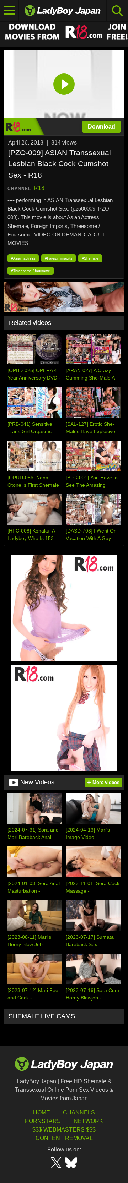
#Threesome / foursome (30, 271)
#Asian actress (23, 258)
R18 (39, 188)
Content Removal (64, 1138)
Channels (79, 1113)
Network (88, 1121)
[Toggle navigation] (9, 10)
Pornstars (43, 1121)
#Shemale (90, 258)
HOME (41, 1113)
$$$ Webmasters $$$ (64, 1130)
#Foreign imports (58, 258)
